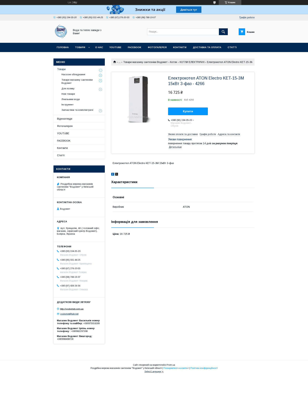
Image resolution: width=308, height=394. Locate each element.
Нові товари (68, 94)
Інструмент (67, 104)
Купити (188, 111)
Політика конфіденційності (204, 368)
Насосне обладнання (73, 74)
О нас (99, 47)
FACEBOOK (134, 47)
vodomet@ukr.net (69, 314)
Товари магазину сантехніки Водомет (145, 62)
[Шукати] (223, 31)
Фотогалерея (157, 47)
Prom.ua (171, 365)
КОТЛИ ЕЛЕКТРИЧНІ (192, 62)
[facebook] (112, 174)
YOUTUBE (115, 47)
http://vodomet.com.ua (71, 308)
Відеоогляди (64, 118)
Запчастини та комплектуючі (77, 110)
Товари (80, 47)
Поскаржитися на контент (176, 368)
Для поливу (68, 88)
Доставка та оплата (207, 47)
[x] (116, 174)
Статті (232, 47)
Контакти (179, 47)
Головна (63, 47)
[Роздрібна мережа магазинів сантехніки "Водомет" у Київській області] (61, 38)
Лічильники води (70, 99)
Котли (173, 62)
